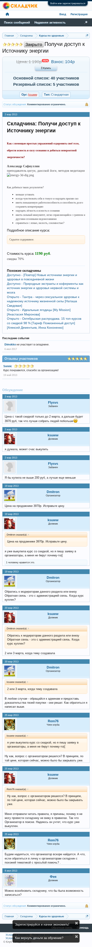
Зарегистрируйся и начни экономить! (42, 924)
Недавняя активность (50, 22)
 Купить (46, 68)
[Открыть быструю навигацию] (87, 35)
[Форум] (7, 14)
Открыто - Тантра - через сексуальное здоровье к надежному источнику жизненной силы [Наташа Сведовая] (43, 301)
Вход (62, 14)
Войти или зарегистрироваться (67, 3)
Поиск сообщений (17, 22)
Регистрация (79, 14)
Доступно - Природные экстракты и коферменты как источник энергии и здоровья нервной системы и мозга (45, 288)
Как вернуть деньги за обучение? (39, 938)
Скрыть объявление (76, 923)
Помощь (83, 928)
